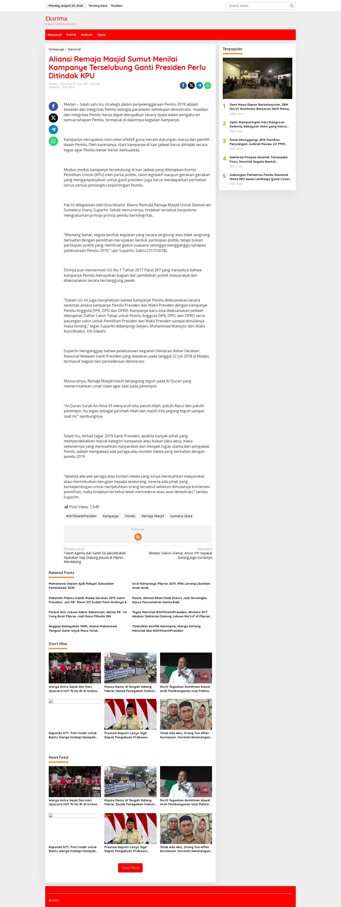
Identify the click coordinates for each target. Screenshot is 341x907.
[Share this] (183, 85)
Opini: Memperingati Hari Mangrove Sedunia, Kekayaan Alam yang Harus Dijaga (258, 124)
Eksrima (56, 18)
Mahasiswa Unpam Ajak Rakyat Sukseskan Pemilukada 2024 (81, 586)
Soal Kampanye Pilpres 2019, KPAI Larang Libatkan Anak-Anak (171, 586)
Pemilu (130, 516)
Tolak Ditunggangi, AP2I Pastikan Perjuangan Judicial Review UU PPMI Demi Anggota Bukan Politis (257, 142)
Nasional (54, 87)
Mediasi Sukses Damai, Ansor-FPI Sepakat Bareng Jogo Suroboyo (180, 553)
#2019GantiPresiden (81, 516)
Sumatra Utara (181, 516)
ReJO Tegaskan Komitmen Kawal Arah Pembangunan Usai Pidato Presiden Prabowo (185, 689)
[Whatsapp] (207, 85)
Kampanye (111, 516)
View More (130, 868)
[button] (292, 6)
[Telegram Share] (199, 85)
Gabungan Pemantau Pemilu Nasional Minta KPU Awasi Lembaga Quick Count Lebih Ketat (260, 177)
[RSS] (138, 537)
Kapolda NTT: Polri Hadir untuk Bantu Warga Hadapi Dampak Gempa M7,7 (73, 735)
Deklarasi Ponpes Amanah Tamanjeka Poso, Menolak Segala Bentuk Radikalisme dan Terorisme (259, 159)
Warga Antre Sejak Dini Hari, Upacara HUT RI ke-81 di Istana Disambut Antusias (73, 689)
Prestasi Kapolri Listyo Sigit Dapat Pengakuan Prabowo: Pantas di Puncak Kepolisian (126, 735)
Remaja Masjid (153, 516)
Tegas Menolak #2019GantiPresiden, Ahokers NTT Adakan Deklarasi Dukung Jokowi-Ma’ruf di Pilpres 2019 (171, 614)
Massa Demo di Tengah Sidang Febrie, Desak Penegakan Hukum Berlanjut (129, 689)
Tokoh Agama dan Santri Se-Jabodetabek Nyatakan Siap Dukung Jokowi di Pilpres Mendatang (95, 555)
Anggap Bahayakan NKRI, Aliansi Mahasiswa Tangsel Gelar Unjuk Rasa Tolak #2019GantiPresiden (83, 628)
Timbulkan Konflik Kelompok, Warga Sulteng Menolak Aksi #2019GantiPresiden (166, 628)
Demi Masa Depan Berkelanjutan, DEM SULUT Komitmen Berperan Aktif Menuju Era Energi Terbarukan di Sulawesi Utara (261, 107)
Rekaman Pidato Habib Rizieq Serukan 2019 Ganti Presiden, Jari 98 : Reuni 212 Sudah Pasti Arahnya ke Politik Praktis (88, 600)
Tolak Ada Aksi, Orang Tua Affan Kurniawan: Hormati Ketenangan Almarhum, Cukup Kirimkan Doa (185, 735)
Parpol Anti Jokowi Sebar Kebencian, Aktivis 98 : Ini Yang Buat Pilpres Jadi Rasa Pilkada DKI (88, 614)
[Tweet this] (191, 85)
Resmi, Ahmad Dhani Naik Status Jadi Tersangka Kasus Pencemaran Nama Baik (169, 600)
